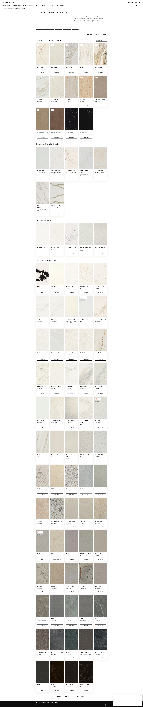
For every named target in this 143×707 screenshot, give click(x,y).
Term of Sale (56, 704)
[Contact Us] (139, 2)
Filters (97, 34)
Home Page (5, 8)
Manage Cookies (49, 704)
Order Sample (44, 73)
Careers (47, 702)
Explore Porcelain (101, 40)
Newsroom (52, 702)
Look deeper (102, 144)
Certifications (43, 702)
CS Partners (130, 2)
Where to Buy (80, 696)
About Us (38, 702)
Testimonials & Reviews (61, 696)
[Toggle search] (139, 5)
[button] (140, 695)
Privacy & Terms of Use (40, 704)
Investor (56, 702)
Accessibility (62, 704)
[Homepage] (9, 2)
